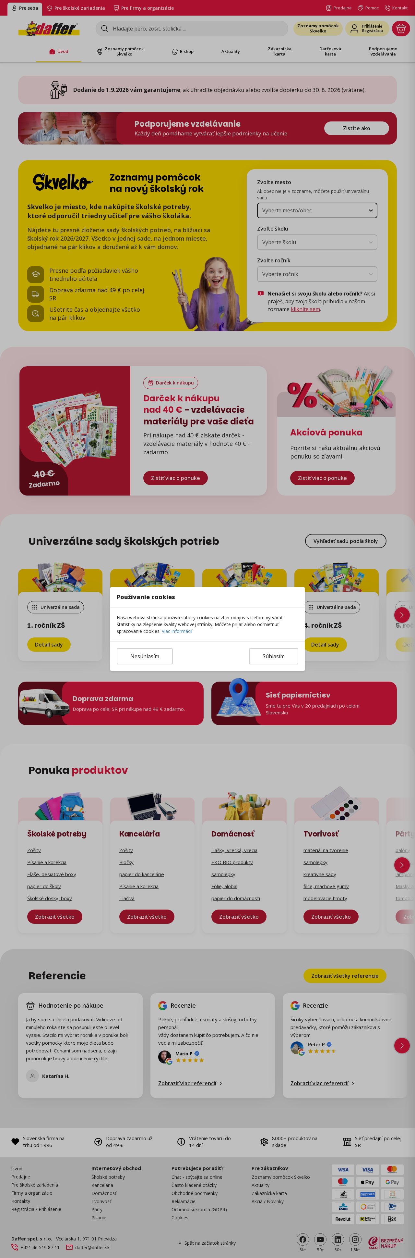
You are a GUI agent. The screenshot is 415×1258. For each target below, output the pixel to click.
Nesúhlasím (144, 656)
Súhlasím (274, 656)
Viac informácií (177, 631)
